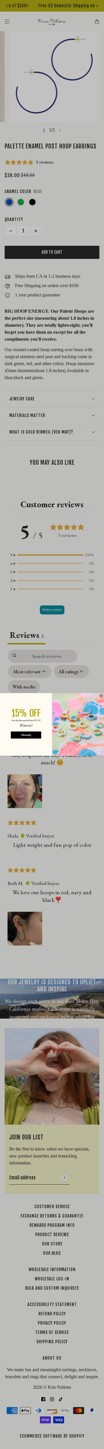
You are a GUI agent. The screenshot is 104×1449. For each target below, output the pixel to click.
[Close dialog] (101, 695)
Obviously (26, 735)
